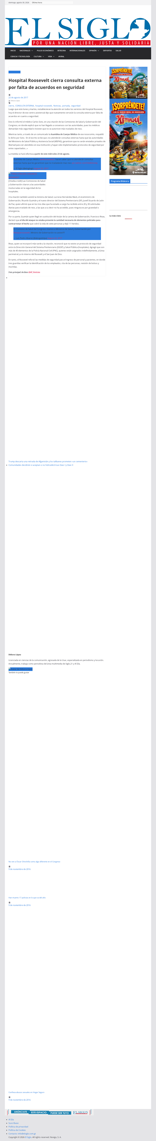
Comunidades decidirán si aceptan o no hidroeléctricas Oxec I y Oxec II (41, 465)
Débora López (15, 101)
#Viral (61, 56)
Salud (118, 50)
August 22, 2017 (41, 168)
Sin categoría (14, 72)
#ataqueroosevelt (21, 232)
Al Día (11, 1119)
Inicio (13, 50)
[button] (31, 50)
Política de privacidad (18, 1126)
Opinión (93, 50)
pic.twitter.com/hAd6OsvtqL (85, 163)
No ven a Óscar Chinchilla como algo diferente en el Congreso (34, 861)
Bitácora (62, 50)
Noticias (57, 105)
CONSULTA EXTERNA (24, 105)
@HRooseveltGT (47, 159)
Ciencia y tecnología (20, 56)
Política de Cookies (17, 1130)
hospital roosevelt (43, 105)
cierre (11, 105)
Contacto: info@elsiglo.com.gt (22, 1133)
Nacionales (25, 50)
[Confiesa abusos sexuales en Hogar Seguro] (57, 908)
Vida (50, 56)
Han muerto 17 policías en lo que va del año (27, 897)
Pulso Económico (45, 50)
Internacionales (77, 50)
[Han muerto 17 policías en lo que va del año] (25, 872)
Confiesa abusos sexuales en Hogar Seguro (26, 1092)
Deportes (107, 50)
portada (66, 105)
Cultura (37, 56)
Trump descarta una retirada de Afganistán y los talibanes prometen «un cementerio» (48, 461)
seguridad (75, 105)
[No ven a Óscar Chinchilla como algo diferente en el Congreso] (57, 678)
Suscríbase (14, 1123)
